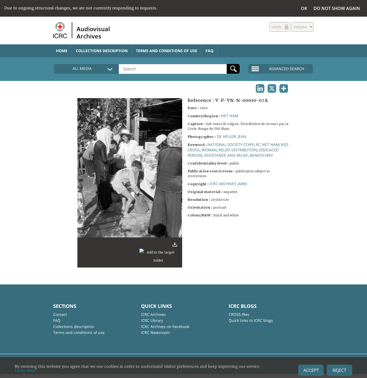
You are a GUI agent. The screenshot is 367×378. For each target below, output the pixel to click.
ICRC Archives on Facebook (165, 326)
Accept (311, 370)
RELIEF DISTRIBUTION (238, 149)
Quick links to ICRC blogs (251, 320)
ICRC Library (152, 320)
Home (61, 50)
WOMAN (209, 149)
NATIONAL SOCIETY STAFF (230, 144)
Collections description (102, 50)
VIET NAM (229, 115)
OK (304, 8)
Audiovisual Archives (93, 32)
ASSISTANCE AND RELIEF (226, 155)
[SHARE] (283, 88)
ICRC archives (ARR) (228, 183)
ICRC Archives (153, 314)
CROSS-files (239, 314)
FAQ (209, 50)
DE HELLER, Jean (231, 136)
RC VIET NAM (267, 144)
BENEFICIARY (261, 155)
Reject (339, 370)
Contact (60, 314)
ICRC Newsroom (155, 332)
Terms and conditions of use (166, 50)
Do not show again (337, 8)
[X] (272, 88)
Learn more (25, 370)
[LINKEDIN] (260, 88)
